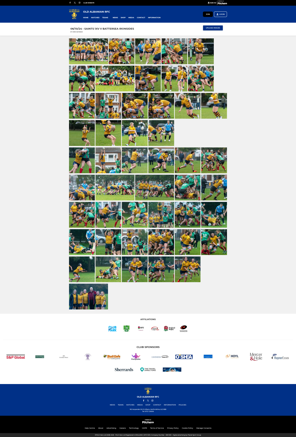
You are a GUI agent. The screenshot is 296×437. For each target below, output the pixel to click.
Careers (122, 428)
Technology (134, 428)
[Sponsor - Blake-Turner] (40, 357)
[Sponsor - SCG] (172, 370)
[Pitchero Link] (222, 3)
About (100, 428)
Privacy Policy (173, 428)
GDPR (144, 428)
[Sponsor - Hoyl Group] (232, 357)
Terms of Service (157, 428)
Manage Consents (203, 428)
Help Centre (90, 428)
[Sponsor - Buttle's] (112, 357)
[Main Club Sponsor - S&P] (15, 357)
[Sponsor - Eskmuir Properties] (208, 357)
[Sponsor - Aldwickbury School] (88, 357)
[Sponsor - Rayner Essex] (280, 357)
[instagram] (80, 2)
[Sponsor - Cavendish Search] (160, 357)
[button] (86, 17)
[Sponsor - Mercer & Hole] (256, 357)
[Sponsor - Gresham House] (64, 357)
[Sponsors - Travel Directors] (148, 370)
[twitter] (75, 3)
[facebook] (70, 2)
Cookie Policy (187, 428)
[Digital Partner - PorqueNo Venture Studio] (136, 357)
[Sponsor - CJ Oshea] (184, 357)
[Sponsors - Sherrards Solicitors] (124, 370)
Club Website (88, 3)
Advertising (111, 428)
